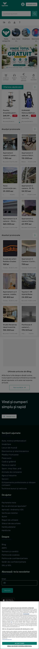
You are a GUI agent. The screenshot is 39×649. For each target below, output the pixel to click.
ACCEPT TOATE (19, 643)
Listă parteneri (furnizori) (7, 639)
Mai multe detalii (26, 613)
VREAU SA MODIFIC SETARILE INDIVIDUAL (19, 646)
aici (11, 622)
